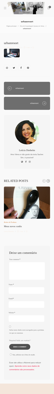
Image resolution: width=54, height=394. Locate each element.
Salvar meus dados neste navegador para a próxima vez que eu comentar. (26, 331)
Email (11, 299)
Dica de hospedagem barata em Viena (32, 26)
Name (11, 284)
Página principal (11, 26)
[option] (27, 209)
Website (12, 313)
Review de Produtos (10, 222)
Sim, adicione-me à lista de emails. (23, 355)
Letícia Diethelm (9, 47)
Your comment (14, 259)
